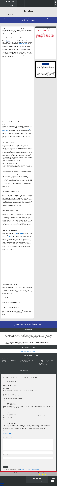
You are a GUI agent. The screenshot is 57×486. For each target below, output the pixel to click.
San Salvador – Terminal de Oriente (28, 351)
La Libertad (9, 236)
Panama (43, 2)
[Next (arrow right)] (2, 485)
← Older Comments (7, 433)
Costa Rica (35, 2)
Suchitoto (8, 40)
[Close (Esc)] (0, 483)
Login (53, 481)
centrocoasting (11, 1)
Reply (4, 400)
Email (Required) (6, 460)
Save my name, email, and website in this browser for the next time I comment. (16, 464)
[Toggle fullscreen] (2, 483)
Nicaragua (28, 2)
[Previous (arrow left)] (0, 485)
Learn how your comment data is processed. (29, 469)
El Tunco (16, 233)
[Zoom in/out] (3, 483)
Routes (50, 2)
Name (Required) (6, 454)
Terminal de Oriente (23, 43)
